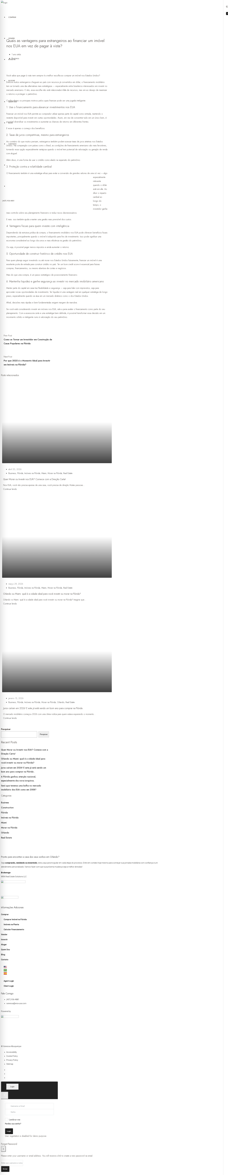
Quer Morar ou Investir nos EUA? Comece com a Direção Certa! (34, 479)
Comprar (12, 17)
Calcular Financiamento (14, 929)
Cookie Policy (12, 1056)
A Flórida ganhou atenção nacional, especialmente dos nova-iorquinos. (18, 778)
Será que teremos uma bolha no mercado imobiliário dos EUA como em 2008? (21, 787)
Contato (12, 144)
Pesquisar (6, 729)
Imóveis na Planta (11, 924)
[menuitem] (8, 200)
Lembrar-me (14, 1119)
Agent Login (9, 981)
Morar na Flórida (55, 473)
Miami (43, 473)
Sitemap (9, 1064)
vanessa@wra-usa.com (16, 1003)
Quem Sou (12, 101)
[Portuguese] (82, 970)
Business (12, 473)
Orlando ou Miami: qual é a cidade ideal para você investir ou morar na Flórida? (42, 594)
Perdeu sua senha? (13, 1123)
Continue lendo (10, 489)
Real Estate (67, 473)
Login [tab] (12, 1087)
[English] (82, 967)
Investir (11, 59)
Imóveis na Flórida (32, 473)
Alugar (11, 80)
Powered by (6, 1011)
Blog (10, 123)
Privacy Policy (12, 1060)
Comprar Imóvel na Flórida (15, 919)
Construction (7, 807)
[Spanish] (82, 973)
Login (9, 1131)
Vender (11, 38)
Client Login (9, 986)
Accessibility (11, 1052)
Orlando (60, 702)
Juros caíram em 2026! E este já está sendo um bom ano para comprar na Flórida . (43, 708)
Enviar (5, 1169)
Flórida (20, 473)
